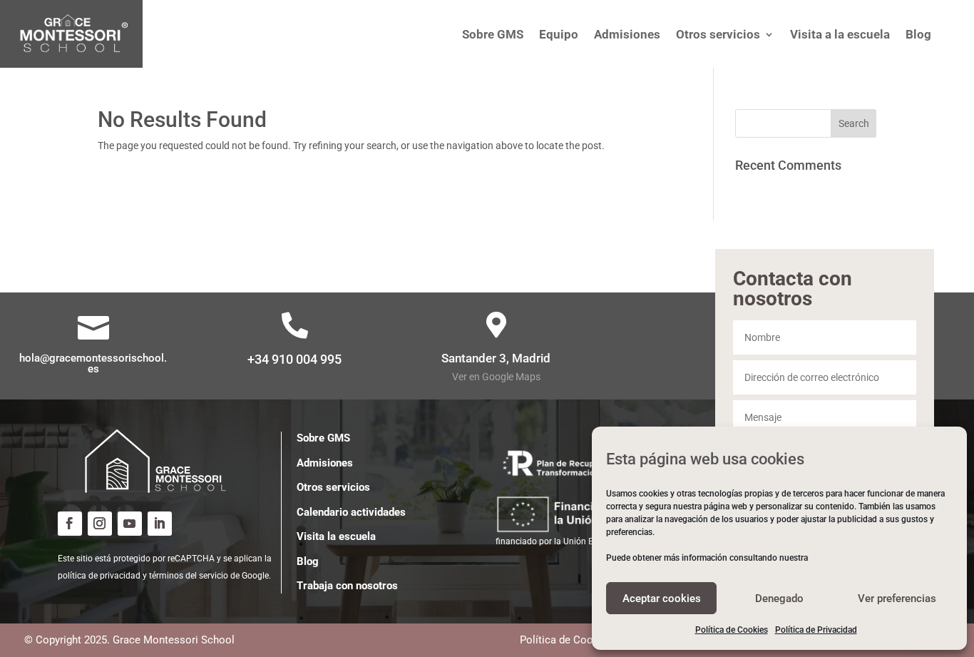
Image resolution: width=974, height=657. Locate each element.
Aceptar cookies (661, 598)
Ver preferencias (897, 598)
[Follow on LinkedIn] (160, 523)
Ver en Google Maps (496, 376)
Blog (308, 561)
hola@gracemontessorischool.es (93, 363)
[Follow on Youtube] (130, 523)
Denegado (779, 598)
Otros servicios (333, 487)
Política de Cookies (731, 630)
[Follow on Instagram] (100, 523)
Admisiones (325, 463)
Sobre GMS (323, 438)
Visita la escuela (336, 536)
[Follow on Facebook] (70, 523)
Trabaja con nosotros (347, 585)
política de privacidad (99, 576)
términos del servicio (188, 576)
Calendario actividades (351, 512)
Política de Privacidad (816, 630)
